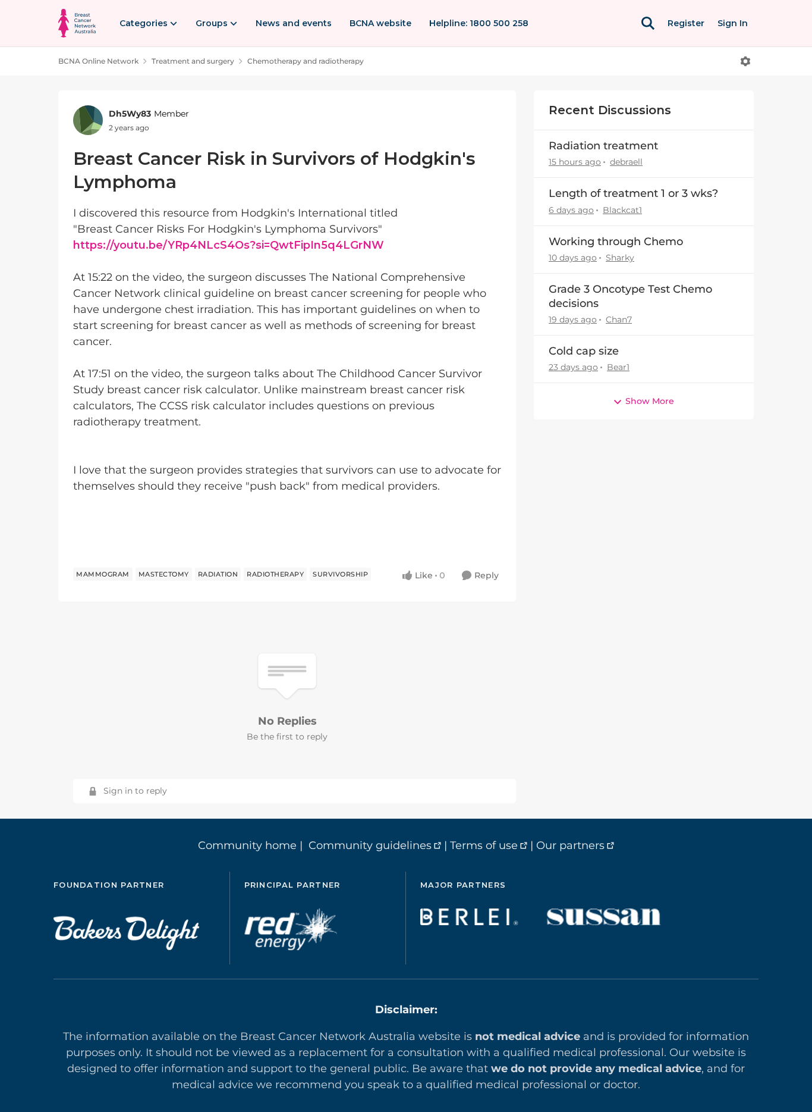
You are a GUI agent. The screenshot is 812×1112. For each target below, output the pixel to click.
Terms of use (484, 845)
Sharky (620, 257)
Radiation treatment (603, 145)
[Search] (648, 23)
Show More (649, 401)
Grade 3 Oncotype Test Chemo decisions (630, 296)
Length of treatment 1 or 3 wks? (633, 193)
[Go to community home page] (77, 23)
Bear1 (618, 367)
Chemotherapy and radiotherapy (305, 61)
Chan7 (619, 319)
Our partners (570, 845)
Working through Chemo (616, 241)
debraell (626, 161)
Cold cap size (584, 351)
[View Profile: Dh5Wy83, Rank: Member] (88, 120)
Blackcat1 (622, 210)
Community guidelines (370, 845)
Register (686, 23)
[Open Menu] (745, 61)
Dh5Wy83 (130, 113)
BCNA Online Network (98, 61)
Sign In (732, 23)
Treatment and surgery (193, 61)
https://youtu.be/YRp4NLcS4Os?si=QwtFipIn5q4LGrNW (228, 245)
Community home (247, 845)
